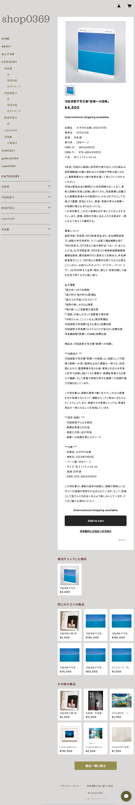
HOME (5, 38)
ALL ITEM (7, 54)
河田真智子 (10, 93)
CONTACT (8, 150)
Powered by (91, 798)
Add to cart (96, 521)
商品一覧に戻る (95, 766)
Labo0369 (10, 130)
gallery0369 (9, 158)
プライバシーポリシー (70, 786)
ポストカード (14, 86)
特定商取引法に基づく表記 (100, 786)
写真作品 (12, 80)
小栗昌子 (12, 142)
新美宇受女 (10, 117)
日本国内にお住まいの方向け (95, 531)
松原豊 (8, 68)
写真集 (8, 136)
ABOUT (6, 46)
